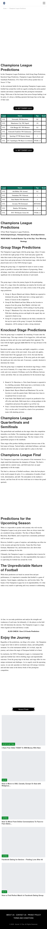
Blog (4, 780)
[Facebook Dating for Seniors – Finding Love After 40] (23, 842)
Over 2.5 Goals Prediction (29, 631)
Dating (5, 818)
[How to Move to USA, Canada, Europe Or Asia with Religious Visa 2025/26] (23, 766)
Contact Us (21, 915)
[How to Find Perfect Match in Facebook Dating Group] (23, 878)
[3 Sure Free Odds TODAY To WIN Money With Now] (23, 730)
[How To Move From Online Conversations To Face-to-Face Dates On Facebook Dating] (23, 804)
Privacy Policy (34, 915)
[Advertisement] (23, 36)
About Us (10, 915)
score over (24, 342)
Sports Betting (8, 744)
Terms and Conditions (23, 918)
